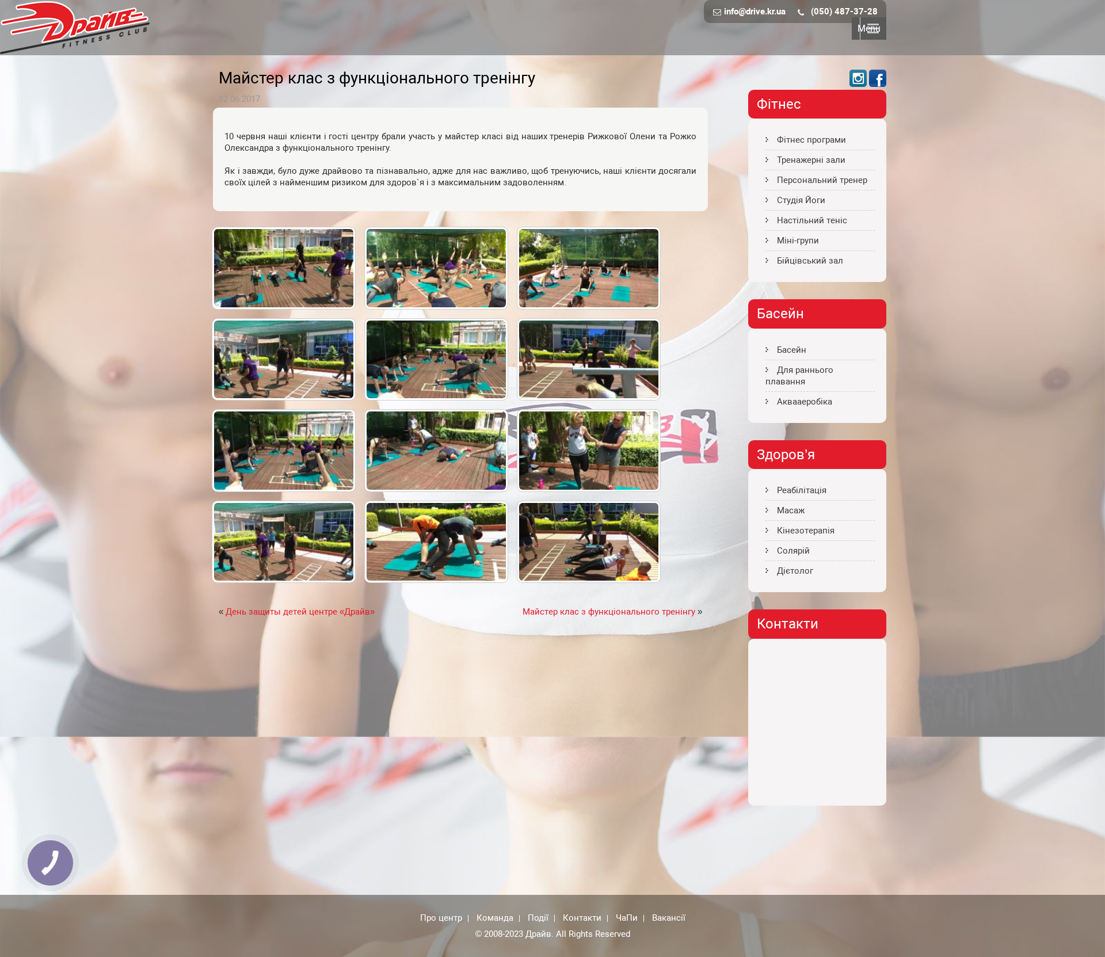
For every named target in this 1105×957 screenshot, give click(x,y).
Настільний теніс (812, 220)
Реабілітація (801, 490)
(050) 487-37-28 (844, 11)
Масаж (791, 510)
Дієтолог (795, 571)
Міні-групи (798, 240)
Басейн (791, 350)
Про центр (441, 918)
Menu (869, 28)
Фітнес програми (811, 140)
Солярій (793, 551)
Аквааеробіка (804, 401)
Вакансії (668, 918)
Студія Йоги (801, 200)
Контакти (582, 918)
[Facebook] (877, 84)
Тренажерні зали (811, 160)
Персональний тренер (822, 180)
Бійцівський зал (810, 261)
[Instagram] (858, 84)
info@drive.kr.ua (755, 11)
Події (538, 918)
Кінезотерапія (806, 530)
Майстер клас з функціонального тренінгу (609, 612)
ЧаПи (627, 918)
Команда (495, 918)
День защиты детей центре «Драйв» (300, 612)
